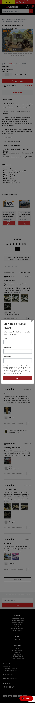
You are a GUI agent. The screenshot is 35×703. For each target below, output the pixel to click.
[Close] (32, 321)
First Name (7, 347)
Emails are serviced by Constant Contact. (12, 373)
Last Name (7, 356)
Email (5, 338)
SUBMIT (17, 378)
